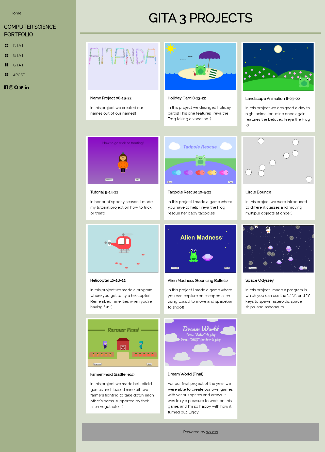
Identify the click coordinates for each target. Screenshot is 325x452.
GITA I (18, 45)
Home (16, 13)
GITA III (18, 65)
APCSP (19, 75)
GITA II (18, 55)
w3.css (212, 432)
